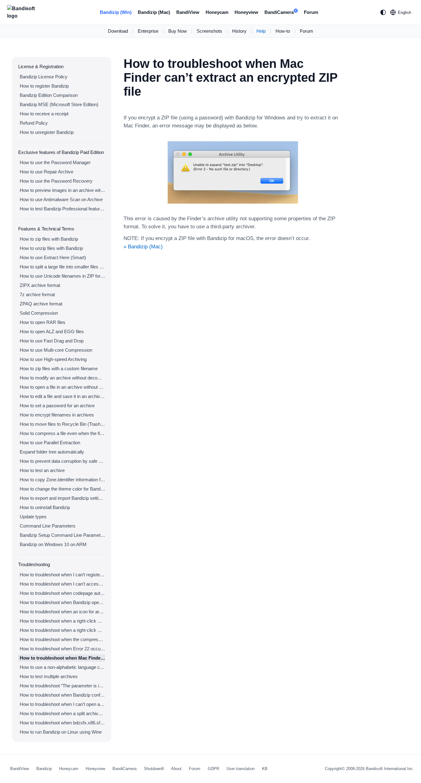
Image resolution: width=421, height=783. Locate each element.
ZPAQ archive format (41, 303)
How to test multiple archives (49, 676)
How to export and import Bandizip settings (62, 498)
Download (118, 31)
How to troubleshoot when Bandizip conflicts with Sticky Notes (62, 695)
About (176, 768)
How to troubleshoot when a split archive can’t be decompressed (62, 713)
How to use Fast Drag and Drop (52, 340)
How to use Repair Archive (46, 171)
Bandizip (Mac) (154, 12)
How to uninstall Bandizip (45, 507)
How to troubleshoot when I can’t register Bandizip (62, 574)
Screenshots (209, 31)
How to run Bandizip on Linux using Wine (61, 732)
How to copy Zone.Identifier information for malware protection (62, 479)
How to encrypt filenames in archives (57, 414)
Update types (33, 516)
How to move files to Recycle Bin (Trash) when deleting (62, 424)
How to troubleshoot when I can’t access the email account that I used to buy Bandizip (62, 583)
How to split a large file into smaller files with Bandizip (62, 266)
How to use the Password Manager (55, 162)
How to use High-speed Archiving (53, 359)
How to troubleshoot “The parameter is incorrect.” (62, 685)
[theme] (383, 12)
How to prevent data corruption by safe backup (62, 461)
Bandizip (44, 768)
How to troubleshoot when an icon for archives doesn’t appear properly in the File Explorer (62, 611)
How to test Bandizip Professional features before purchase (62, 208)
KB (265, 768)
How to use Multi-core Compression (56, 350)
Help (261, 31)
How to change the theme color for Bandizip (62, 488)
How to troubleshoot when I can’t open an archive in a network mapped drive (62, 704)
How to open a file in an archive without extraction (62, 387)
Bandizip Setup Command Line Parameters (62, 535)
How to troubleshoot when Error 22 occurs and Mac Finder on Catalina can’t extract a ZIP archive (62, 648)
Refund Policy (34, 123)
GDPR (213, 768)
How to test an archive (42, 470)
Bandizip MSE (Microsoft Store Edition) (59, 104)
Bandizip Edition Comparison (49, 95)
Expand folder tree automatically (52, 451)
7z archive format (37, 294)
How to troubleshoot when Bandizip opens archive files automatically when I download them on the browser (62, 602)
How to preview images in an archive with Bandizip (62, 190)
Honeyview (246, 12)
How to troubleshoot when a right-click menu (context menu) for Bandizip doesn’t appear (62, 621)
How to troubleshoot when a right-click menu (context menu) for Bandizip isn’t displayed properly (62, 630)
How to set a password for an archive (57, 405)
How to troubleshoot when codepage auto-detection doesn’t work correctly (62, 593)
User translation (241, 768)
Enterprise (148, 31)
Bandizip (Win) (116, 12)
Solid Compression (39, 313)
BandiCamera (280, 12)
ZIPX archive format (40, 285)
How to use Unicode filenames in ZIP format (62, 276)
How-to (283, 31)
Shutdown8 (154, 768)
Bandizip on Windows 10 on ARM (53, 544)
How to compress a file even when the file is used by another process (62, 433)
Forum (311, 12)
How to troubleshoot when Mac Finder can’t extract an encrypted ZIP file (62, 658)
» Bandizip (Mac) (143, 247)
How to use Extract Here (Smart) (53, 257)
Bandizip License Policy (43, 76)
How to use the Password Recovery (56, 181)
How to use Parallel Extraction (50, 442)
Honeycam (217, 12)
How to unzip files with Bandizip (51, 248)
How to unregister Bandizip (47, 132)
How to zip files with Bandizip (49, 239)
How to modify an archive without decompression (62, 377)
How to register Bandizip (44, 86)
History (239, 31)
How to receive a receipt (44, 113)
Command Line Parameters (48, 525)
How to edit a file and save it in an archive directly (62, 396)
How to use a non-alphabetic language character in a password (62, 667)
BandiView (187, 12)
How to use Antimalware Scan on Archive (61, 199)
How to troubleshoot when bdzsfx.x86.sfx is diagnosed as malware (62, 722)
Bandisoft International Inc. (390, 768)
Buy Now (177, 31)
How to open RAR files (42, 322)
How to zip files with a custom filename (59, 368)
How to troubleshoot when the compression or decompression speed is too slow (62, 639)
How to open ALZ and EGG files (52, 331)
